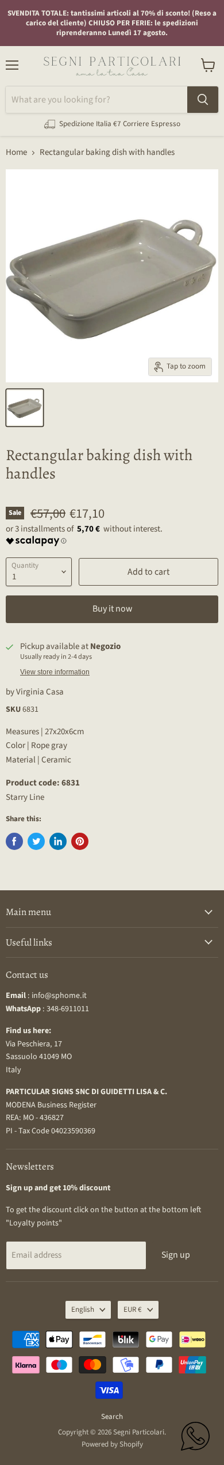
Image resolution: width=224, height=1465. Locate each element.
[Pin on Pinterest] (79, 841)
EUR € (132, 1309)
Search (112, 1416)
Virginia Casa (40, 692)
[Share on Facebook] (14, 841)
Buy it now (112, 608)
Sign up (175, 1254)
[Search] (202, 99)
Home (16, 152)
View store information (55, 672)
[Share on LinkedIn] (58, 841)
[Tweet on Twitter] (36, 841)
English (82, 1309)
